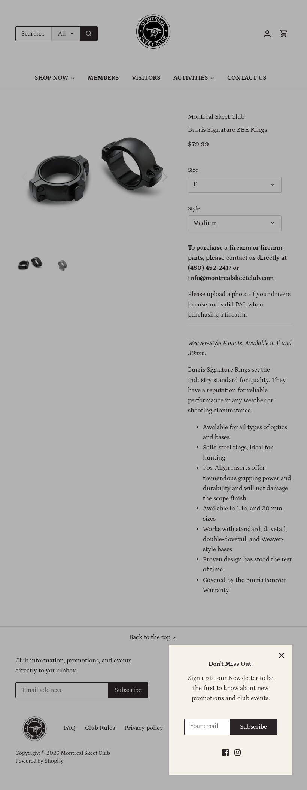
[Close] (281, 655)
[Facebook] (225, 752)
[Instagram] (237, 752)
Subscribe (253, 726)
